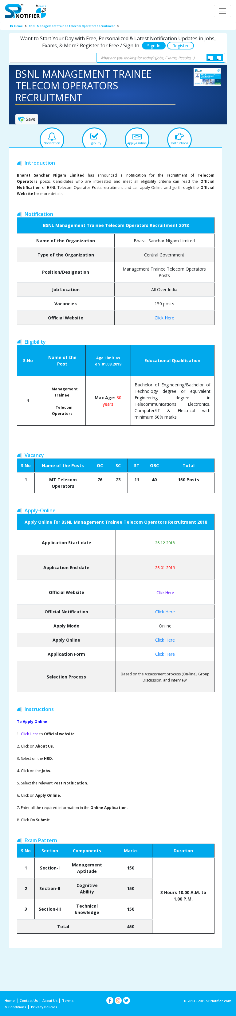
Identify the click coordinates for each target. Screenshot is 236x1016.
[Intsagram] (118, 1000)
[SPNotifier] (25, 10)
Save (30, 119)
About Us (50, 1000)
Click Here (164, 318)
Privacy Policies (44, 1007)
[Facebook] (109, 1000)
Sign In (153, 46)
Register (180, 46)
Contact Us (29, 1000)
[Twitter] (126, 1000)
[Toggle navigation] (222, 11)
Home (18, 26)
